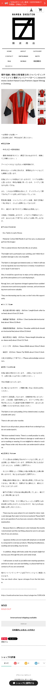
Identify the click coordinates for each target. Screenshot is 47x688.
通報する (4, 642)
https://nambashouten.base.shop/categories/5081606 (23, 595)
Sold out (23, 624)
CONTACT (9, 56)
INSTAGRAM (23, 56)
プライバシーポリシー (23, 675)
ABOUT (23, 51)
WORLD (23, 61)
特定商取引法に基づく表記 (24, 679)
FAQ (9, 61)
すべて (6, 663)
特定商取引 (37, 61)
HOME (9, 51)
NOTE (37, 56)
